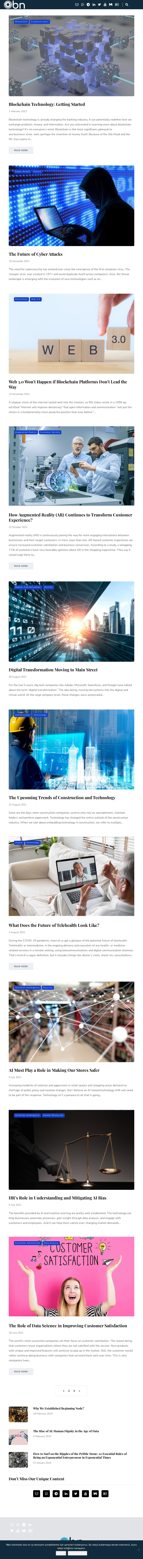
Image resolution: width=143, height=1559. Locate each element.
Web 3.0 (35, 299)
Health (19, 842)
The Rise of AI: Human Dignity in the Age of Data (66, 1431)
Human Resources (53, 1115)
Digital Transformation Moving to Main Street (53, 669)
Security (47, 987)
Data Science (51, 1243)
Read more (21, 150)
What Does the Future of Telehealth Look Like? (54, 925)
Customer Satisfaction (27, 1243)
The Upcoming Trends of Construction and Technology (62, 797)
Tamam (61, 1553)
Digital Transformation (28, 587)
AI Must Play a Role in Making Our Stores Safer (54, 1070)
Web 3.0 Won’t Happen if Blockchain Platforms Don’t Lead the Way (68, 384)
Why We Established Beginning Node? (58, 1408)
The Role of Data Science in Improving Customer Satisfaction (68, 1325)
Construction (22, 715)
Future (37, 171)
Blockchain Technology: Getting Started (47, 104)
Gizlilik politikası (77, 1553)
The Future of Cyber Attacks (35, 254)
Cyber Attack (22, 171)
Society (48, 587)
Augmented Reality (26, 432)
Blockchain (21, 21)
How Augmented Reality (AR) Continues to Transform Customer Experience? (70, 517)
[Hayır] (138, 1549)
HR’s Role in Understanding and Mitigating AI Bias (57, 1197)
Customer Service (50, 432)
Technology (40, 715)
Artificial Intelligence (27, 987)
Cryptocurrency (40, 21)
